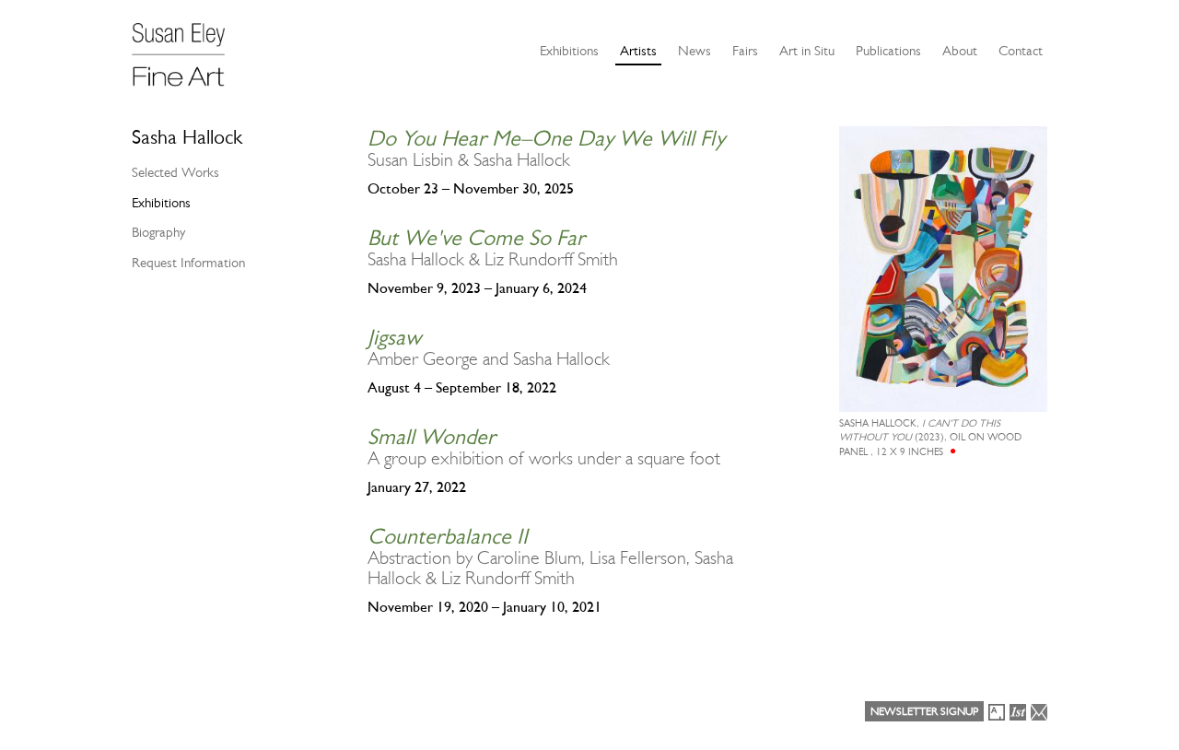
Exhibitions (569, 50)
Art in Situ (807, 50)
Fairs (745, 50)
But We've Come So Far (476, 238)
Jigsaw (394, 337)
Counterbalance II (448, 536)
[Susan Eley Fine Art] (187, 48)
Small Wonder (432, 437)
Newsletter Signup (924, 711)
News (694, 50)
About (959, 50)
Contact (1020, 50)
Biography (158, 232)
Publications (888, 50)
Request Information (188, 262)
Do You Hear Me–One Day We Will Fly (546, 138)
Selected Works (175, 172)
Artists (638, 50)
